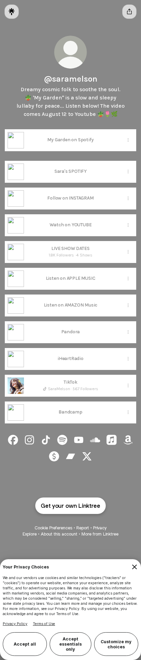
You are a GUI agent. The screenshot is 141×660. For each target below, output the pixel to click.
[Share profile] (129, 12)
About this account (59, 534)
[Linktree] (11, 12)
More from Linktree (99, 534)
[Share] (128, 140)
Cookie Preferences (53, 528)
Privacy (99, 528)
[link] (13, 440)
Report (82, 528)
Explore (30, 534)
